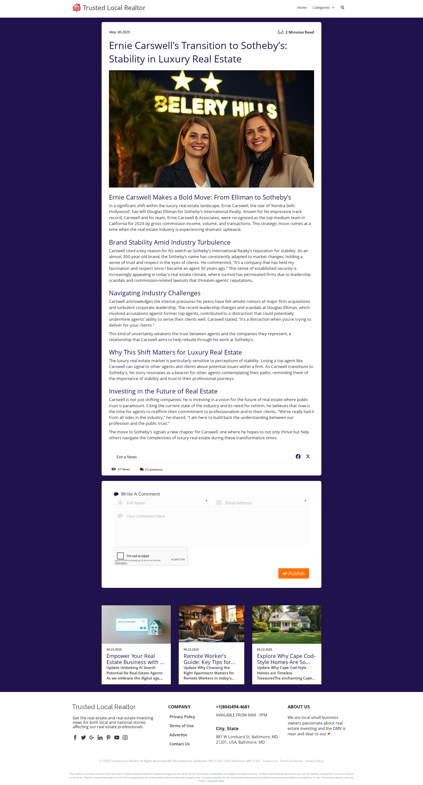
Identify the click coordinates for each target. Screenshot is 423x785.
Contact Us (270, 761)
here (221, 781)
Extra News (127, 457)
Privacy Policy (314, 761)
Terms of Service (291, 761)
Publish (296, 573)
